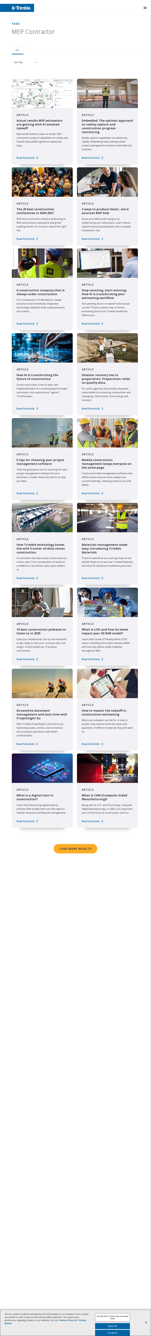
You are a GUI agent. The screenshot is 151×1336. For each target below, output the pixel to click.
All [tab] (17, 50)
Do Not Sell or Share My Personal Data (112, 1317)
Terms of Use (66, 1320)
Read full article (26, 157)
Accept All (112, 1332)
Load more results (75, 848)
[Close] (146, 1322)
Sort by (18, 62)
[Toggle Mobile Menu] (145, 8)
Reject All (112, 1326)
